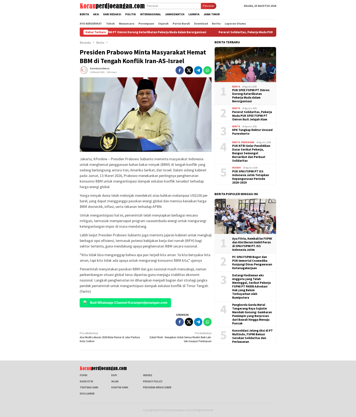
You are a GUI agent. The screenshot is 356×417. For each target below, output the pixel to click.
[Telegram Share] (198, 70)
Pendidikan (247, 142)
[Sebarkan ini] (180, 70)
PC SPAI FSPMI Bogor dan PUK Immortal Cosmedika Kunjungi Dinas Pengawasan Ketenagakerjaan (252, 262)
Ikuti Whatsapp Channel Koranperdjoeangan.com (128, 302)
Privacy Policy (152, 381)
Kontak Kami (119, 387)
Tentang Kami (89, 387)
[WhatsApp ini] (207, 70)
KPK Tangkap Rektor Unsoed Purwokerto (252, 131)
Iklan (114, 381)
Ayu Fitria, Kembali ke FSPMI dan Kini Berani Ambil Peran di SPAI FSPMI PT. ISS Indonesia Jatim (252, 244)
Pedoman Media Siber (157, 387)
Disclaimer (87, 393)
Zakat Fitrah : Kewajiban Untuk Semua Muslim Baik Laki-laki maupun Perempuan (180, 337)
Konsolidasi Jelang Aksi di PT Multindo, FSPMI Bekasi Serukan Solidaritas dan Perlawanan (252, 336)
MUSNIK (236, 167)
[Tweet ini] (189, 70)
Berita (236, 86)
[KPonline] (112, 5)
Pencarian (208, 6)
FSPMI (83, 375)
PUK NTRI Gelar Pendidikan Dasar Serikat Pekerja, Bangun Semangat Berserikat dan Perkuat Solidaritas (251, 153)
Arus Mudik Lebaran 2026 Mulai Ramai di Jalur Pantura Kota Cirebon (110, 337)
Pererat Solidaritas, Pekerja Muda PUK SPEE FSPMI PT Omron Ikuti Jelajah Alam (256, 32)
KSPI (114, 375)
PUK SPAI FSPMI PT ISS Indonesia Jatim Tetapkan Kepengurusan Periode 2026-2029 (250, 177)
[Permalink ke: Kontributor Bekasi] (84, 70)
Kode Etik (86, 381)
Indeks (147, 375)
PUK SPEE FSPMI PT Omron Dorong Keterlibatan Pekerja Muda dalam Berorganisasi (129, 32)
